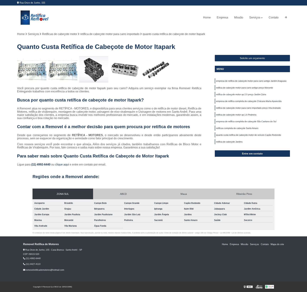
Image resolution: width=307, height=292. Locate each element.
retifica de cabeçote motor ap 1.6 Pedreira (236, 115)
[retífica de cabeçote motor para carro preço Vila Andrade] (31, 69)
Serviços (254, 17)
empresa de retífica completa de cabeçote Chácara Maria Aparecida (249, 101)
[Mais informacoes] (286, 17)
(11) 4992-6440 (41, 164)
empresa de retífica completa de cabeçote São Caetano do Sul (246, 121)
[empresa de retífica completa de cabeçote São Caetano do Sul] (62, 69)
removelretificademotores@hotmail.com (44, 270)
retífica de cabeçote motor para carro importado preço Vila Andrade (248, 108)
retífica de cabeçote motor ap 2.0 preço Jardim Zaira (241, 94)
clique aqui (62, 164)
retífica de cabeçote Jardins (229, 142)
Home (207, 17)
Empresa (222, 17)
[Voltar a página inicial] (35, 17)
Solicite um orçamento (252, 58)
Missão (238, 17)
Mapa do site (277, 244)
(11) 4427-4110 (33, 264)
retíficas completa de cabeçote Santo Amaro (237, 128)
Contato (274, 17)
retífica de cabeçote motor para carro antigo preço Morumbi (244, 88)
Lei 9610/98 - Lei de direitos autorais (235, 233)
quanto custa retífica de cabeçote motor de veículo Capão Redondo (248, 135)
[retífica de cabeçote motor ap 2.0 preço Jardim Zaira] (155, 69)
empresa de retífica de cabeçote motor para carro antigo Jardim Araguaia (251, 81)
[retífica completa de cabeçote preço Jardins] (93, 69)
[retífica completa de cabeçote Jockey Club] (124, 69)
